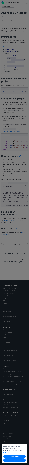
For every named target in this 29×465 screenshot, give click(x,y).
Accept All (14, 460)
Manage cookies (14, 456)
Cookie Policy (6, 452)
